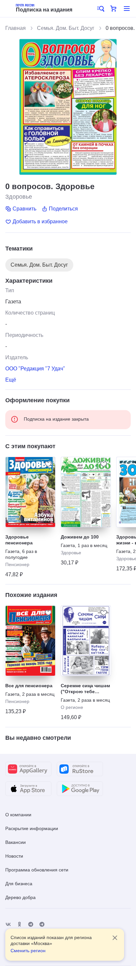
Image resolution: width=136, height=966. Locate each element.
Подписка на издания (44, 9)
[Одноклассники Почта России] (19, 924)
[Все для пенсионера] (30, 640)
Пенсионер (17, 564)
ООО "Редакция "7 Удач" (35, 368)
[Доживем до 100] (86, 492)
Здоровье (18, 196)
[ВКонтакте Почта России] (8, 924)
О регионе (72, 707)
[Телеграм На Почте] (30, 924)
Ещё (10, 380)
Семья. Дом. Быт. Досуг (65, 28)
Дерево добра (20, 897)
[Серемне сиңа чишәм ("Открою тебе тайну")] (86, 640)
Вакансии (15, 842)
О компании (18, 814)
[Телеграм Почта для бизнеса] (42, 924)
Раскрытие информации (31, 828)
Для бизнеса (18, 883)
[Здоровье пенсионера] (30, 492)
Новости (14, 856)
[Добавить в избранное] (48, 464)
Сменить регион (28, 950)
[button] (100, 8)
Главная (15, 28)
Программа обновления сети (36, 869)
